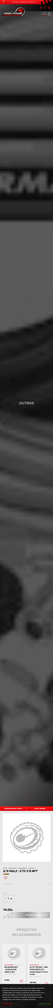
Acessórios (23, 868)
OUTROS (18, 965)
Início (6, 868)
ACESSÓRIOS (9, 965)
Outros (32, 868)
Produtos (13, 868)
